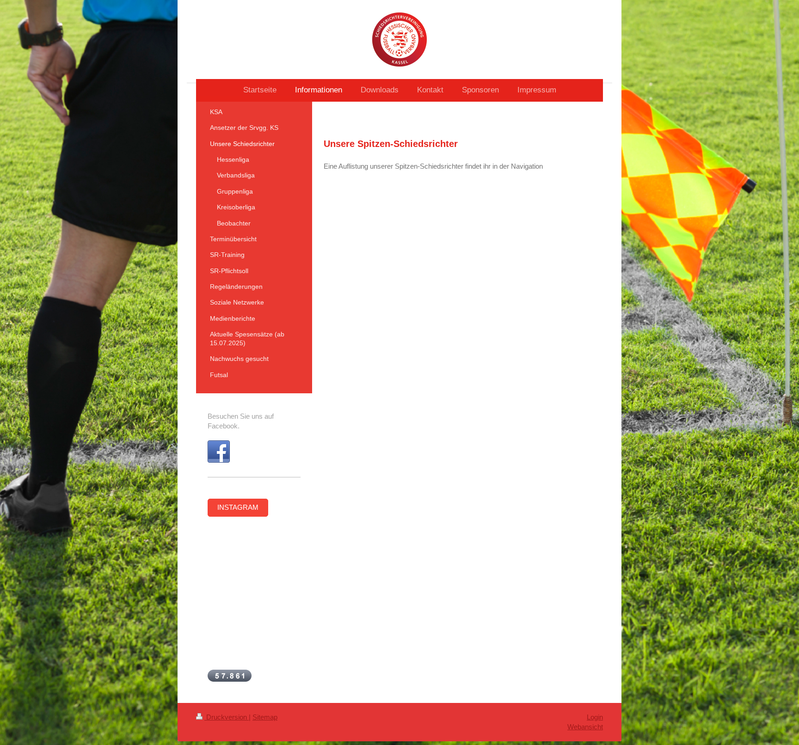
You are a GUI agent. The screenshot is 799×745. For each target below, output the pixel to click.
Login (595, 717)
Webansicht (585, 727)
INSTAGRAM (237, 507)
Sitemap (264, 717)
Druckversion (226, 717)
